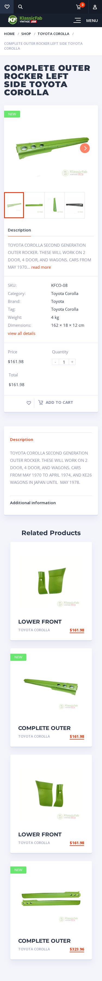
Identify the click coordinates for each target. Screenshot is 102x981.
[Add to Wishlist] (29, 403)
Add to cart (59, 402)
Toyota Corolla (53, 33)
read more (41, 267)
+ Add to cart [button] (69, 630)
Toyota (57, 301)
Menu (92, 20)
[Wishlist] (7, 7)
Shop (26, 33)
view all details (21, 333)
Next (85, 148)
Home (9, 33)
